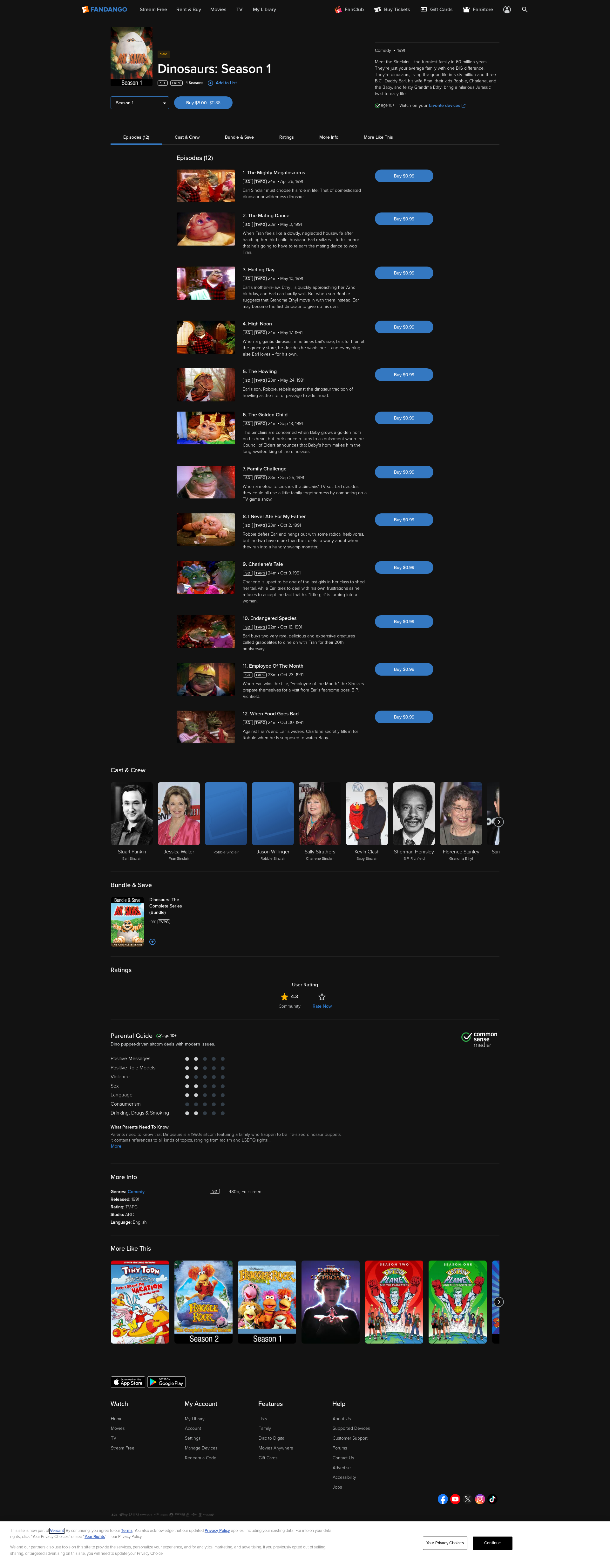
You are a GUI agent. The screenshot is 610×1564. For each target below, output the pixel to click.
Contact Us (343, 1458)
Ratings (286, 137)
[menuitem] (436, 9)
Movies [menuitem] (218, 9)
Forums (340, 1448)
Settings (192, 1438)
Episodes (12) (136, 137)
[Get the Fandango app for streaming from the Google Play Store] (166, 1381)
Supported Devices (351, 1428)
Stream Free (122, 1448)
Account (193, 1428)
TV (113, 1438)
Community (290, 1006)
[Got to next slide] (499, 822)
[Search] (525, 9)
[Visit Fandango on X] (467, 1499)
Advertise (342, 1467)
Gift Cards (268, 1458)
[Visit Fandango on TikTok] (492, 1499)
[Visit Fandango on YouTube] (455, 1499)
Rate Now (322, 1006)
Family (265, 1428)
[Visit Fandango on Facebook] (442, 1499)
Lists (263, 1419)
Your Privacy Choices (445, 1543)
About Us (342, 1419)
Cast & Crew (187, 137)
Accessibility (344, 1477)
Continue (492, 1543)
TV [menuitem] (239, 9)
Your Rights (95, 1536)
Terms (126, 1530)
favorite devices (444, 105)
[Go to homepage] (105, 9)
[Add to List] (152, 942)
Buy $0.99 (404, 176)
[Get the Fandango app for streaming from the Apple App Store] (128, 1381)
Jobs (337, 1487)
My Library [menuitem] (264, 9)
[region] (305, 1542)
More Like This (378, 137)
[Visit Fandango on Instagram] (480, 1499)
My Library (195, 1419)
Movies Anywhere (276, 1448)
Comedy (136, 1191)
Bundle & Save (239, 137)
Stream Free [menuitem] (153, 9)
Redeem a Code (200, 1458)
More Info (328, 137)
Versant (57, 1530)
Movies (118, 1428)
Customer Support (350, 1438)
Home (117, 1419)
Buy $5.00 (209, 103)
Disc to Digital (272, 1438)
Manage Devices (201, 1448)
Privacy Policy (217, 1530)
